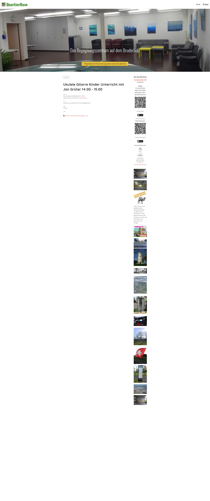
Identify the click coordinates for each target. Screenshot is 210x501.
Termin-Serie (83, 98)
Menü (206, 4)
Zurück (66, 77)
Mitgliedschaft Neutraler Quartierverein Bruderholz (105, 64)
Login (199, 4)
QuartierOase (17, 4)
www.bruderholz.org (140, 164)
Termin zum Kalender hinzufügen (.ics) (76, 116)
